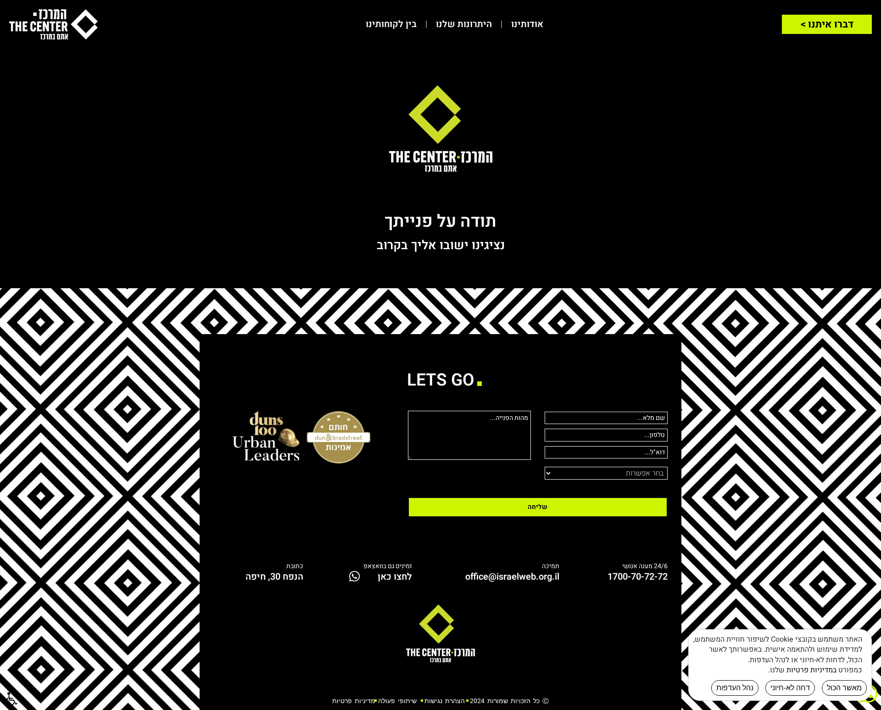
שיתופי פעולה (397, 700)
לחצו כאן (395, 576)
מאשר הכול (844, 688)
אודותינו (527, 24)
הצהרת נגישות (443, 700)
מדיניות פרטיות (353, 700)
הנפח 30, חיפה (274, 576)
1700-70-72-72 (638, 576)
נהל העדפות (734, 688)
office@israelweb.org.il (512, 576)
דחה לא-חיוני (790, 688)
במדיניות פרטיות (811, 670)
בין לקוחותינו (391, 24)
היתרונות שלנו (464, 24)
